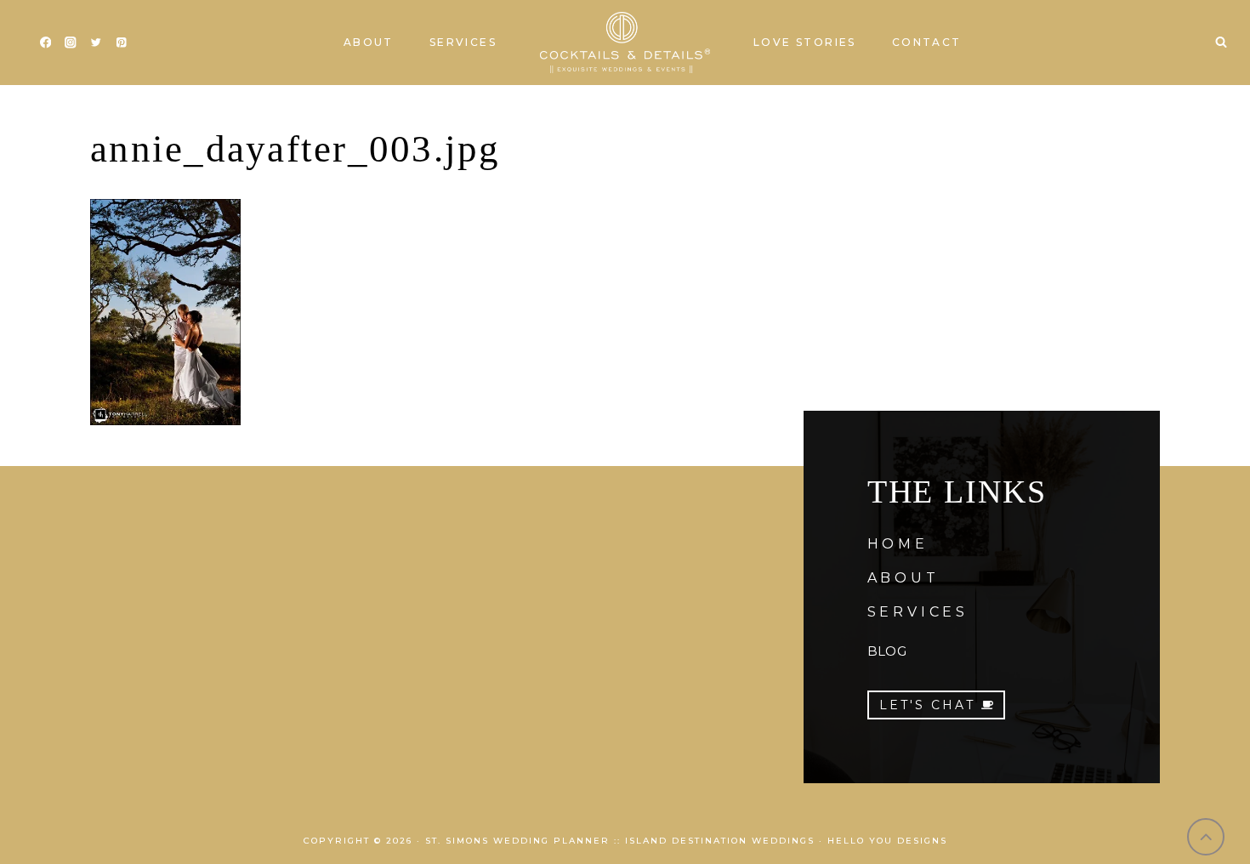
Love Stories (804, 42)
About (369, 42)
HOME (898, 544)
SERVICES (918, 612)
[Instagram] (71, 42)
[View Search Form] (1221, 42)
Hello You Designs (887, 840)
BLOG (886, 651)
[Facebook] (45, 42)
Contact (927, 42)
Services (463, 42)
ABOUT (903, 578)
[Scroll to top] (1206, 837)
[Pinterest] (121, 42)
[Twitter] (95, 42)
